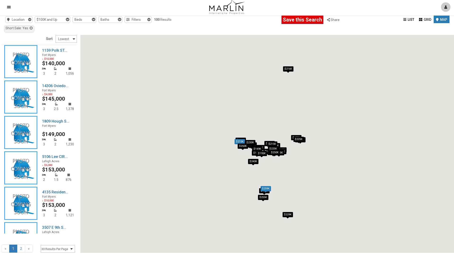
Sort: (49, 39)
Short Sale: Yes (17, 28)
